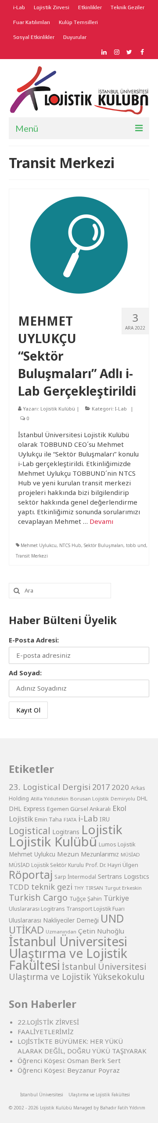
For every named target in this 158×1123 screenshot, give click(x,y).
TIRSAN (94, 887)
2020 (120, 787)
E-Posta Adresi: (34, 639)
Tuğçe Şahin (85, 898)
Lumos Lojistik (117, 844)
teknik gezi (51, 886)
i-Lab (88, 818)
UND (112, 918)
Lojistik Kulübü (57, 408)
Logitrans (65, 832)
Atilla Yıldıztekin (49, 798)
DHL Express (27, 808)
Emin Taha (48, 819)
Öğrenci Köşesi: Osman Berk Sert (69, 1060)
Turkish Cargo (38, 897)
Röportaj (31, 874)
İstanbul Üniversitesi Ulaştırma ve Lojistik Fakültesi (68, 953)
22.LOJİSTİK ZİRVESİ (48, 1022)
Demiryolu (123, 799)
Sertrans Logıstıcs (123, 876)
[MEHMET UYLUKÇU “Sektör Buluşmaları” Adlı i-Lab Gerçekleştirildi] (79, 244)
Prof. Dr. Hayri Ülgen (112, 865)
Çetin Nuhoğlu (101, 930)
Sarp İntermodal (75, 877)
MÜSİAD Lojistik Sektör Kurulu (46, 865)
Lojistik (101, 829)
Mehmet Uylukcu (39, 545)
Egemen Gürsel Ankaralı (79, 809)
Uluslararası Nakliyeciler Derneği (54, 920)
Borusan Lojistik (89, 798)
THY (79, 887)
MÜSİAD (130, 854)
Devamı (101, 521)
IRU (105, 819)
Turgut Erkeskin (123, 887)
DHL (142, 798)
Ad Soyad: (25, 672)
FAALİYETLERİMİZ (46, 1031)
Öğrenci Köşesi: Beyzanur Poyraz (69, 1070)
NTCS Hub (70, 545)
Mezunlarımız (100, 853)
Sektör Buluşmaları (103, 545)
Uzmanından (61, 931)
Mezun (68, 853)
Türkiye (116, 898)
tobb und (136, 545)
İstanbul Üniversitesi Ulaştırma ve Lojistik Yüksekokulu (77, 972)
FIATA (70, 819)
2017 (101, 787)
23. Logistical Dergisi (49, 787)
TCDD (19, 887)
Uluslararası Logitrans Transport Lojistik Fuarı (67, 908)
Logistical (29, 831)
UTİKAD (26, 929)
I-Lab (121, 408)
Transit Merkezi (32, 556)
